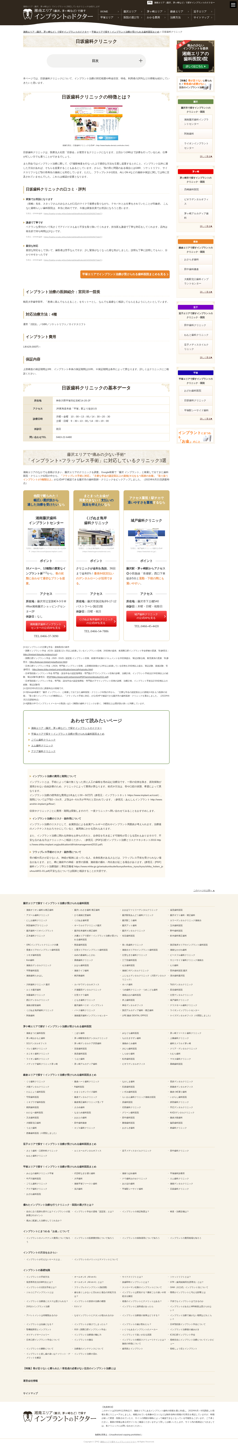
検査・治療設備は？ (179, 1211)
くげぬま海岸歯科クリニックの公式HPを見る (96, 621)
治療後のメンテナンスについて (88, 1348)
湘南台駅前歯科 (33, 1005)
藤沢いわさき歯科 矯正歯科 (87, 910)
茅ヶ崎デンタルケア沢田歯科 (87, 1043)
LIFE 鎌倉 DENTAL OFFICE (135, 1015)
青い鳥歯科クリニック (132, 945)
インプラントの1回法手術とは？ (41, 1287)
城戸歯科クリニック (179, 1000)
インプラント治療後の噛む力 (87, 1334)
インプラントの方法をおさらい (40, 1252)
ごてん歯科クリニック (43, 739)
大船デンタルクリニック (37, 1087)
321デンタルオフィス (36, 1043)
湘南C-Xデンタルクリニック (135, 970)
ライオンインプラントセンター (196, 145)
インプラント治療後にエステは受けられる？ (47, 1301)
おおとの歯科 (80, 1117)
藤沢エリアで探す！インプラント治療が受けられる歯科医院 (56, 903)
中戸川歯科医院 (33, 1178)
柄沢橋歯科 (79, 975)
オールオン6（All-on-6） (86, 1277)
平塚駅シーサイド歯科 (196, 410)
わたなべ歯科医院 (34, 1112)
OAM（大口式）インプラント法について (189, 1287)
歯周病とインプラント (132, 1348)
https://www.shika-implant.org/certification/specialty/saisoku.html (62, 669)
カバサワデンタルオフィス (86, 984)
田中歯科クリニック (195, 325)
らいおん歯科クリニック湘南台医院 (139, 1097)
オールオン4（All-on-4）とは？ (89, 1282)
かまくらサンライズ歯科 (85, 1092)
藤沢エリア (130, 11)
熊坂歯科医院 (80, 945)
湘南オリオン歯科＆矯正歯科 (39, 910)
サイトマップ (201, 17)
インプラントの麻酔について (39, 1348)
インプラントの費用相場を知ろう (185, 1238)
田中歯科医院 (128, 1117)
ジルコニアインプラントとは (39, 1292)
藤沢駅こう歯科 (129, 920)
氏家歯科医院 (128, 1087)
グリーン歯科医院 (130, 1112)
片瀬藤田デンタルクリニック (87, 990)
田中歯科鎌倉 (191, 269)
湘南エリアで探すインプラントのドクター (118, 1442)
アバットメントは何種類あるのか (42, 1315)
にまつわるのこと (194, 437)
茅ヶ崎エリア (155, 11)
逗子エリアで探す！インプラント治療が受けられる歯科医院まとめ (59, 1144)
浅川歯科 (78, 1189)
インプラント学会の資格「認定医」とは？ (94, 1211)
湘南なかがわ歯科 (178, 950)
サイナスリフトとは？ (132, 1277)
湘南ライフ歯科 (81, 970)
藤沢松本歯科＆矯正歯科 (85, 930)
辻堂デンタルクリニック (181, 995)
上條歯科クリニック (179, 1038)
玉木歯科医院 (176, 925)
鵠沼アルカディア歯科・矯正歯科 (137, 1010)
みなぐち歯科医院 (130, 1033)
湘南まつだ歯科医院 (35, 1033)
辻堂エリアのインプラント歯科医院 (91, 950)
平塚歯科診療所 (177, 1173)
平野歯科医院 (32, 970)
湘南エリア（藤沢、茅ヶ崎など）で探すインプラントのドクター (184, 2)
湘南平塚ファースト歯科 (85, 1183)
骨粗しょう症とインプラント (183, 1348)
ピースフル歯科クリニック (182, 955)
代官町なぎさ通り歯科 (84, 1173)
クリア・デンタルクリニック (183, 1048)
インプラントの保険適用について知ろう (141, 1238)
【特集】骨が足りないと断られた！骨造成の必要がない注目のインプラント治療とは (69, 1368)
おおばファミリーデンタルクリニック (140, 910)
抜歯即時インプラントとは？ (135, 1282)
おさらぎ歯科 (191, 259)
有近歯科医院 (128, 936)
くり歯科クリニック (35, 1081)
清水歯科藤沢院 (177, 975)
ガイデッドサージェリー (37, 1334)
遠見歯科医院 (176, 910)
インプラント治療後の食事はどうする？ (141, 1315)
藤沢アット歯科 (129, 925)
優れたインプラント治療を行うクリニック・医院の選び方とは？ (58, 1204)
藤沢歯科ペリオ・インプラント (88, 1005)
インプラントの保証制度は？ (135, 1211)
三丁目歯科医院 (129, 960)
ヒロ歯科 (174, 965)
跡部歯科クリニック (179, 1102)
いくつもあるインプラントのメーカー (140, 1329)
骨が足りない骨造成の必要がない (195, 84)
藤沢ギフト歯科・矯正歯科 (182, 915)
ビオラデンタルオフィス (196, 201)
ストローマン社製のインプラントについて (142, 1287)
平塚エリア (106, 17)
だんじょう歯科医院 (35, 1092)
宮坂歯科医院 (80, 1048)
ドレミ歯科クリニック (36, 1048)
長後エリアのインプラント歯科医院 (43, 950)
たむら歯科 (175, 1053)
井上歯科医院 (128, 1000)
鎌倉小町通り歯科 (178, 1092)
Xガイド (78, 1306)
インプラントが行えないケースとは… (44, 1259)
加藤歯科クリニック (35, 995)
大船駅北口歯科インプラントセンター (196, 281)
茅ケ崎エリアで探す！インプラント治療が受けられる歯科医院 (57, 1026)
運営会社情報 (30, 1380)
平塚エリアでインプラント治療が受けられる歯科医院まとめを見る (124, 274)
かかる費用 (153, 17)
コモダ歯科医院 (33, 955)
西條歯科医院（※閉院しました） (42, 1133)
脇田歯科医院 (176, 1123)
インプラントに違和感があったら (137, 1306)
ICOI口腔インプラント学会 (182, 1334)
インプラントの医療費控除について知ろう (94, 1238)
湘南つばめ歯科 (129, 1173)
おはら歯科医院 (81, 965)
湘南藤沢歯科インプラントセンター (196, 121)
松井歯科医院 (128, 1059)
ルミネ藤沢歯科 (33, 990)
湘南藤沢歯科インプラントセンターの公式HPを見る (45, 626)
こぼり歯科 (79, 1033)
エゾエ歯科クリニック (84, 1128)
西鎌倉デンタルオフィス (181, 1087)
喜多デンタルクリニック (181, 1081)
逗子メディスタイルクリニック (196, 346)
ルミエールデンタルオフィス (87, 1151)
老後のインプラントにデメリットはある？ (142, 1301)
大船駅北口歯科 (33, 1123)
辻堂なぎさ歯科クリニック (134, 955)
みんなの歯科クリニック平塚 (39, 1173)
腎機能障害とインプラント (38, 1329)
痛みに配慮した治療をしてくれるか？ (44, 1220)
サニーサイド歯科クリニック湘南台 (187, 960)
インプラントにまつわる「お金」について (46, 1231)
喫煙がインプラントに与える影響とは (188, 1292)
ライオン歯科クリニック (37, 1059)
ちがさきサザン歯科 (131, 1038)
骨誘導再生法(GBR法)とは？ (39, 1282)
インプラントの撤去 (83, 1340)
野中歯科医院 (176, 930)
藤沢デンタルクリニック (133, 930)
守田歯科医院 (32, 1097)
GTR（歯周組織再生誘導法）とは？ (187, 1282)
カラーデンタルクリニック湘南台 (185, 920)
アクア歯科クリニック (43, 751)
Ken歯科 (30, 960)
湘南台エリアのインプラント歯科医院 (140, 950)
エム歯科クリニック (42, 745)
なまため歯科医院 (82, 1112)
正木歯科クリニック (35, 936)
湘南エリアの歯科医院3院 (195, 52)
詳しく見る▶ (206, 156)
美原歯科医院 (80, 1053)
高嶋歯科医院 (191, 189)
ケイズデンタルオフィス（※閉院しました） (191, 1015)
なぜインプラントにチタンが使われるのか (94, 1315)
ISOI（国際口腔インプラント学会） (91, 1329)
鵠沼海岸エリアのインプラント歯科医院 (189, 945)
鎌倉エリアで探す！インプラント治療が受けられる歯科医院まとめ (59, 1074)
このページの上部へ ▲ (204, 890)
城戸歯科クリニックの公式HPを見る (146, 616)
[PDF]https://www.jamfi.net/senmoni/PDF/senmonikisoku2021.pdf (77, 677)
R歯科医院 (79, 1087)
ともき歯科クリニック (84, 1000)
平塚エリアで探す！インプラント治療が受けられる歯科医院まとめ (67, 733)
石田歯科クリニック (131, 1107)
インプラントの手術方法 (37, 1277)
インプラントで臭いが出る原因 (136, 1334)
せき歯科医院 (128, 965)
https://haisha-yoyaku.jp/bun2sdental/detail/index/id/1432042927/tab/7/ (73, 213)
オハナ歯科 (127, 984)
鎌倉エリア (176, 11)
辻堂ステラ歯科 (81, 995)
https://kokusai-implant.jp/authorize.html (48, 662)
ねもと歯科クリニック (196, 334)
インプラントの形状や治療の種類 (90, 1301)
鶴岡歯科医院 (32, 1107)
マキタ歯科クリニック (180, 1059)
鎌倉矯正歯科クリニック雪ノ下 (88, 1102)
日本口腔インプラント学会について (43, 1340)
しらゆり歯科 (128, 1053)
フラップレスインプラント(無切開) (90, 1287)
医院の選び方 (131, 17)
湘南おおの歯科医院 (131, 995)
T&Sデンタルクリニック (181, 984)
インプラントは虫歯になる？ (39, 1324)
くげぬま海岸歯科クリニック (39, 1010)
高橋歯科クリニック (83, 960)
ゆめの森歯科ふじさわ (84, 955)
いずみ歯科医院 (129, 1092)
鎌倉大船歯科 (176, 1117)
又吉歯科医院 (32, 1117)
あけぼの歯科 (128, 1183)
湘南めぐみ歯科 (129, 1043)
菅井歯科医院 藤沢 (178, 970)
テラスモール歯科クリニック (183, 1005)
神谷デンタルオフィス (132, 1005)
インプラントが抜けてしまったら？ (91, 1324)
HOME (104, 11)
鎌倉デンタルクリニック (85, 1097)
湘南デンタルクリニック (181, 1183)
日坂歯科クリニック (195, 400)
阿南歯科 (189, 133)
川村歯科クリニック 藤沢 (38, 984)
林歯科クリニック (178, 1128)
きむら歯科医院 (129, 1048)
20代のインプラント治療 (38, 1306)
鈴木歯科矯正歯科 (178, 936)
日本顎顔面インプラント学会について (188, 1324)
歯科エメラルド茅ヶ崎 (180, 1043)
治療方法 (175, 17)
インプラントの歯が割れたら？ (136, 1324)
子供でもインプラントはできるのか (187, 1301)
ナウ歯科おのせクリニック (134, 1178)
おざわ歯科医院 (192, 390)
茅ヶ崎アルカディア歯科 (196, 215)
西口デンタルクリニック (37, 1000)
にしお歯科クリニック (36, 920)
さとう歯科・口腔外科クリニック (42, 1151)
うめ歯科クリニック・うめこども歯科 (140, 990)
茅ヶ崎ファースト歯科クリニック (185, 1033)
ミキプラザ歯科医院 (35, 1102)
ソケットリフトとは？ (180, 1277)
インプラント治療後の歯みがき (184, 1329)
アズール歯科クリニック (37, 915)
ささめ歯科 (79, 1107)
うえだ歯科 (79, 1059)
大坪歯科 (78, 1178)
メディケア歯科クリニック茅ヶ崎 (42, 1064)
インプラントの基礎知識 (36, 1270)
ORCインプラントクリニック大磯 (42, 945)
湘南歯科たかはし (34, 975)
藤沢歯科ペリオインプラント (39, 930)
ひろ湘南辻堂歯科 (82, 915)
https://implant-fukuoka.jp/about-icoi (40, 654)
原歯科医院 (127, 1102)
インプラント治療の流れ (85, 1354)
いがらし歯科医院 (178, 1097)
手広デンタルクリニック (181, 1107)
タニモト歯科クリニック (37, 1053)
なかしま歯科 (128, 1081)
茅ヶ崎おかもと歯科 (35, 1038)
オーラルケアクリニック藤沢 (87, 925)
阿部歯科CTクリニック (37, 925)
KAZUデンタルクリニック (182, 1112)
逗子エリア (200, 11)
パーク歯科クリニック (84, 1010)
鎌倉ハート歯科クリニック (86, 1081)
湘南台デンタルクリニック (38, 965)
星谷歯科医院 (176, 990)
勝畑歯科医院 (128, 1123)
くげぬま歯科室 (81, 920)
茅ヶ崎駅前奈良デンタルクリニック (91, 1038)
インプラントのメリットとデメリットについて (96, 1259)
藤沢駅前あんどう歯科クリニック (137, 915)
